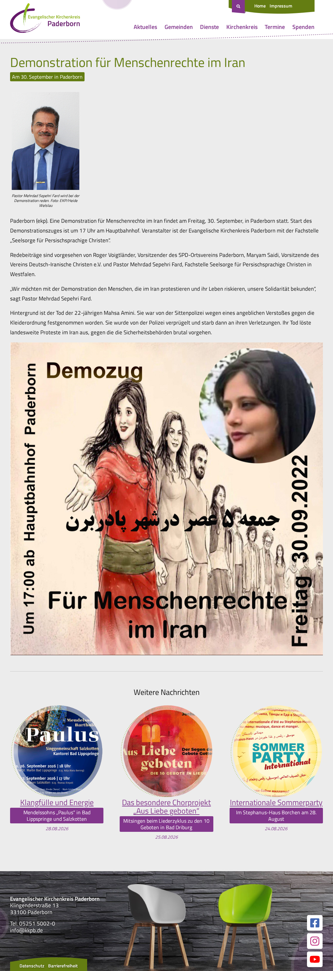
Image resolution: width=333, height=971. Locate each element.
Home (260, 5)
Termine (275, 26)
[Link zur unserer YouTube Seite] (315, 959)
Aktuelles (145, 26)
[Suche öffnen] (239, 7)
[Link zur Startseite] (45, 19)
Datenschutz (32, 965)
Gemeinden (179, 26)
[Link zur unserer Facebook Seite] (315, 923)
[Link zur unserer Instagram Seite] (315, 941)
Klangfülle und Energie (57, 802)
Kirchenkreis (242, 26)
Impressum (281, 5)
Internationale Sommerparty (276, 802)
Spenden (303, 26)
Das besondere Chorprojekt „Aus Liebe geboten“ (166, 806)
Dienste (209, 26)
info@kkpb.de (26, 930)
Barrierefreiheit (63, 965)
